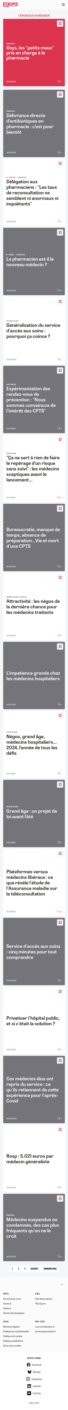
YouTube (37, 1393)
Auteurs (7, 1308)
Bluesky (36, 1371)
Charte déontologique (14, 1313)
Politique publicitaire (13, 1340)
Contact (7, 1303)
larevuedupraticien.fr (45, 1331)
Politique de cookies (12, 1336)
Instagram (36, 1379)
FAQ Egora (40, 1303)
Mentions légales (11, 1326)
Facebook (36, 1364)
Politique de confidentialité (16, 1331)
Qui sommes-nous (12, 1298)
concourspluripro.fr (45, 1326)
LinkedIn (37, 1386)
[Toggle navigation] (63, 4)
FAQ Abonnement (43, 1298)
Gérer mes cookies (12, 1345)
